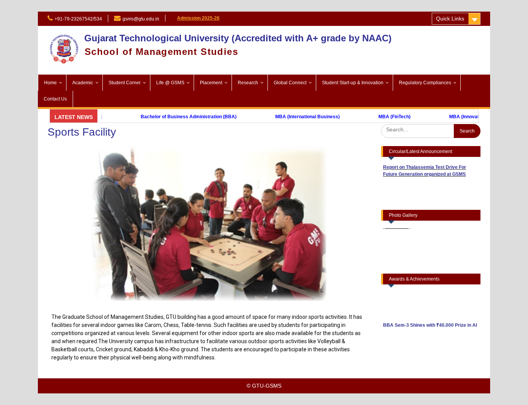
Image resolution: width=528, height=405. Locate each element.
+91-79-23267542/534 (78, 19)
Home (50, 82)
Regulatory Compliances (425, 82)
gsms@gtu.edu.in (141, 19)
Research (248, 82)
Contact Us (55, 99)
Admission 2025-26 (198, 18)
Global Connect (290, 82)
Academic (82, 82)
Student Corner (125, 82)
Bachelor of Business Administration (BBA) (168, 116)
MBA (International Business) (287, 116)
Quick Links (450, 18)
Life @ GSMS (170, 82)
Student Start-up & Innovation (352, 82)
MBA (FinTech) (374, 116)
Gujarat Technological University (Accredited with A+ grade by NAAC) (238, 38)
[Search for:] (431, 129)
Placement (211, 82)
